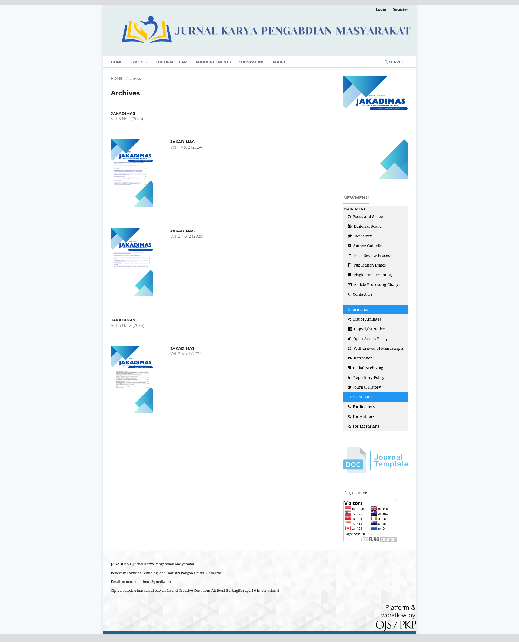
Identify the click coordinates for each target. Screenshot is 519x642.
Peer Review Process (372, 255)
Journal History (366, 387)
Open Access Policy (370, 338)
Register (400, 9)
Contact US (362, 294)
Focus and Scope (367, 216)
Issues (137, 62)
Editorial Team (171, 62)
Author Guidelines (369, 245)
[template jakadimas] (375, 459)
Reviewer (363, 235)
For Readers (363, 406)
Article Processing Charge (377, 284)
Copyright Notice (369, 328)
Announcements (213, 62)
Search (396, 62)
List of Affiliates (366, 319)
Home (116, 62)
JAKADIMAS (123, 113)
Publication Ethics (369, 265)
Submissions (251, 62)
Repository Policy (368, 377)
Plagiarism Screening (372, 274)
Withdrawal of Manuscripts (378, 348)
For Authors (363, 416)
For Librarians (365, 426)
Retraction (363, 358)
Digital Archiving (367, 367)
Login (381, 9)
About (279, 62)
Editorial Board (367, 226)
